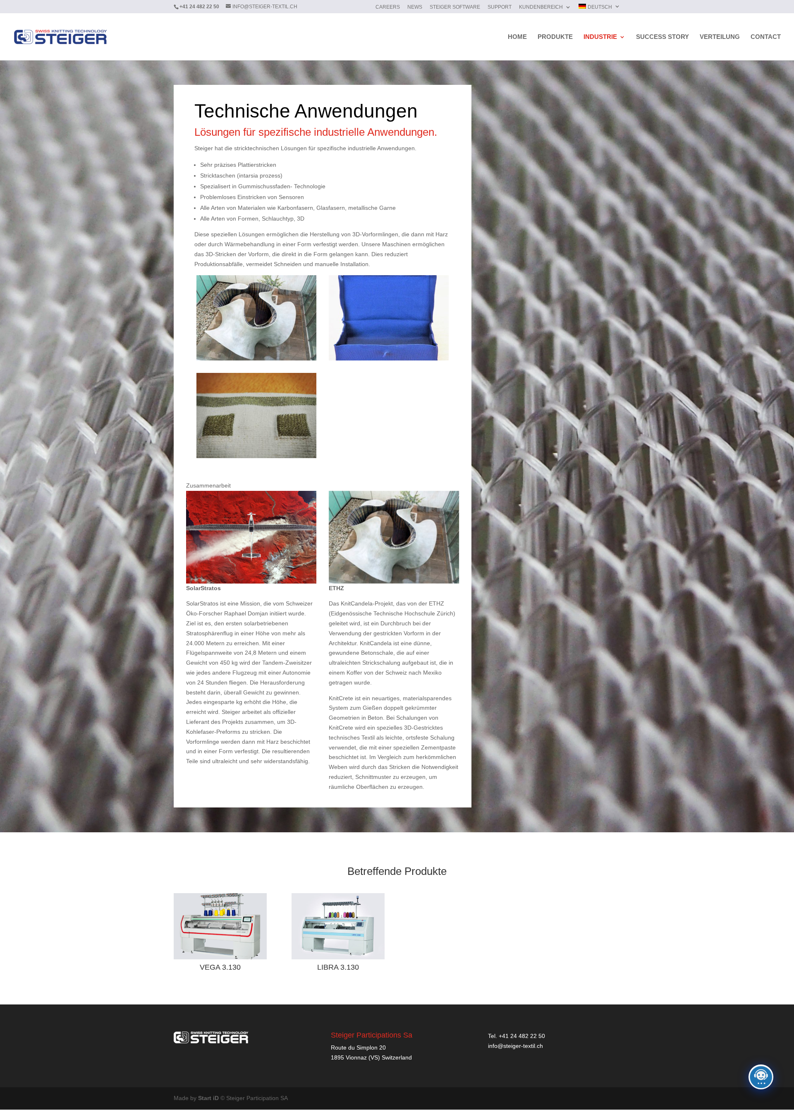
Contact (766, 37)
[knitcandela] (256, 358)
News (414, 7)
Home (517, 37)
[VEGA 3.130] (220, 926)
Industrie (600, 37)
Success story (662, 37)
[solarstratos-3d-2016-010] (251, 581)
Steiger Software (455, 7)
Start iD (208, 1098)
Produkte (555, 37)
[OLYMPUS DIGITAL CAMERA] (389, 358)
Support (500, 7)
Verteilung (720, 37)
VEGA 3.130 (220, 967)
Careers (387, 7)
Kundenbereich (541, 7)
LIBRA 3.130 (338, 967)
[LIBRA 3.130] (338, 926)
